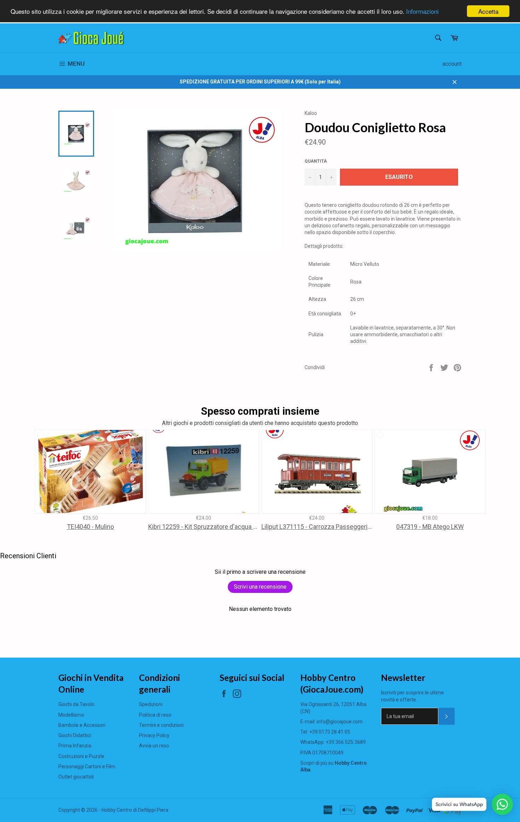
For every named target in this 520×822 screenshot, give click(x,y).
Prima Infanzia (74, 745)
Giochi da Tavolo (76, 704)
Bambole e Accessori (81, 725)
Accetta (488, 11)
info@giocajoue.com (340, 721)
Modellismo (71, 715)
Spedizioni (150, 704)
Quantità (316, 161)
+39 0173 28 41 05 (329, 732)
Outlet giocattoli (76, 777)
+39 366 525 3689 (346, 742)
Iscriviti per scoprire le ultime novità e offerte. (412, 696)
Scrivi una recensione (260, 586)
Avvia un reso (154, 745)
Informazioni (422, 11)
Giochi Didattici (74, 735)
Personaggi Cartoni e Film (86, 766)
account (452, 63)
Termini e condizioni (161, 725)
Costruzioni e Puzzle (81, 756)
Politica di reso (155, 715)
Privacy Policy (154, 735)
